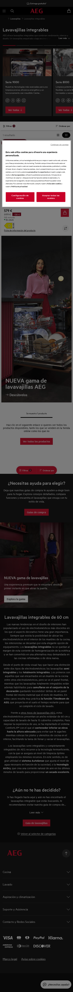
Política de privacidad (19, 186)
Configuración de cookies (20, 196)
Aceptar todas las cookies (51, 196)
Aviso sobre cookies (54, 183)
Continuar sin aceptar (60, 144)
